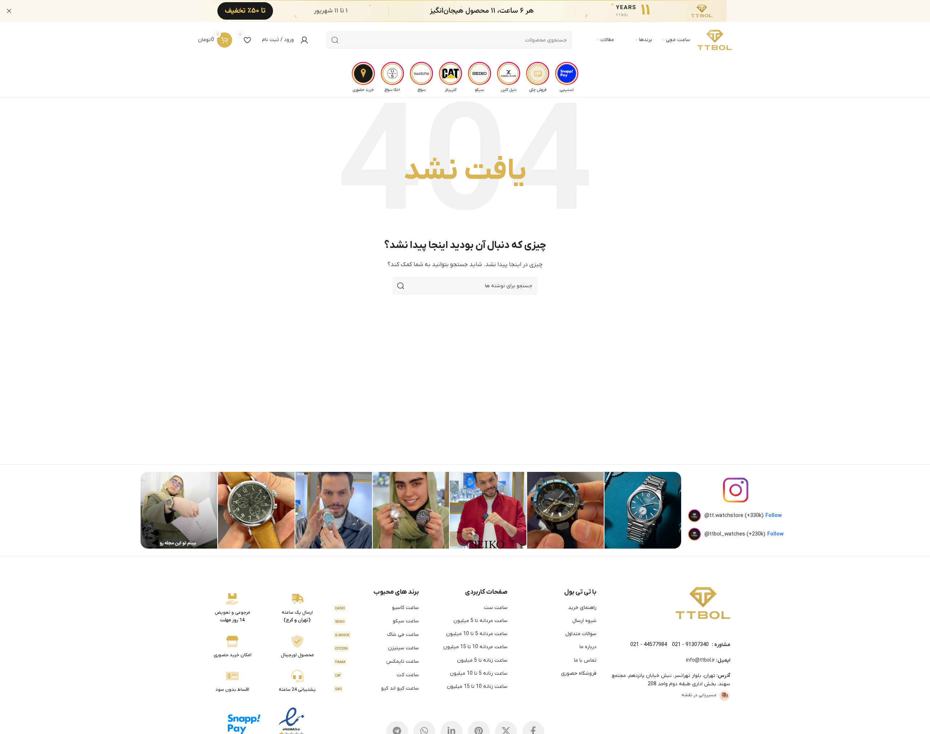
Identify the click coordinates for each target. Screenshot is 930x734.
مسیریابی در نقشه (699, 695)
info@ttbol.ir (700, 660)
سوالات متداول (581, 633)
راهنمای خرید (582, 607)
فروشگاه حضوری (579, 673)
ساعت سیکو (377, 621)
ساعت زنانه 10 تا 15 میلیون (477, 686)
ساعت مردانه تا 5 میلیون (480, 620)
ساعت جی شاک (377, 634)
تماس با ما (585, 660)
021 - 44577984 (648, 644)
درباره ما (588, 646)
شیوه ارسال (584, 620)
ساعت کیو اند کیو (377, 688)
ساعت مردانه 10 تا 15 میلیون (475, 646)
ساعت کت (377, 674)
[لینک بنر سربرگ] (476, 11)
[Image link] (703, 602)
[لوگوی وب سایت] (715, 40)
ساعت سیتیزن (377, 648)
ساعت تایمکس (377, 661)
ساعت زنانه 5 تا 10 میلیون (479, 673)
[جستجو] (335, 40)
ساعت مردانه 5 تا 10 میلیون (477, 633)
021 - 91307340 (690, 644)
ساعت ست (496, 607)
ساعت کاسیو (377, 607)
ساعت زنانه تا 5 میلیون (482, 660)
